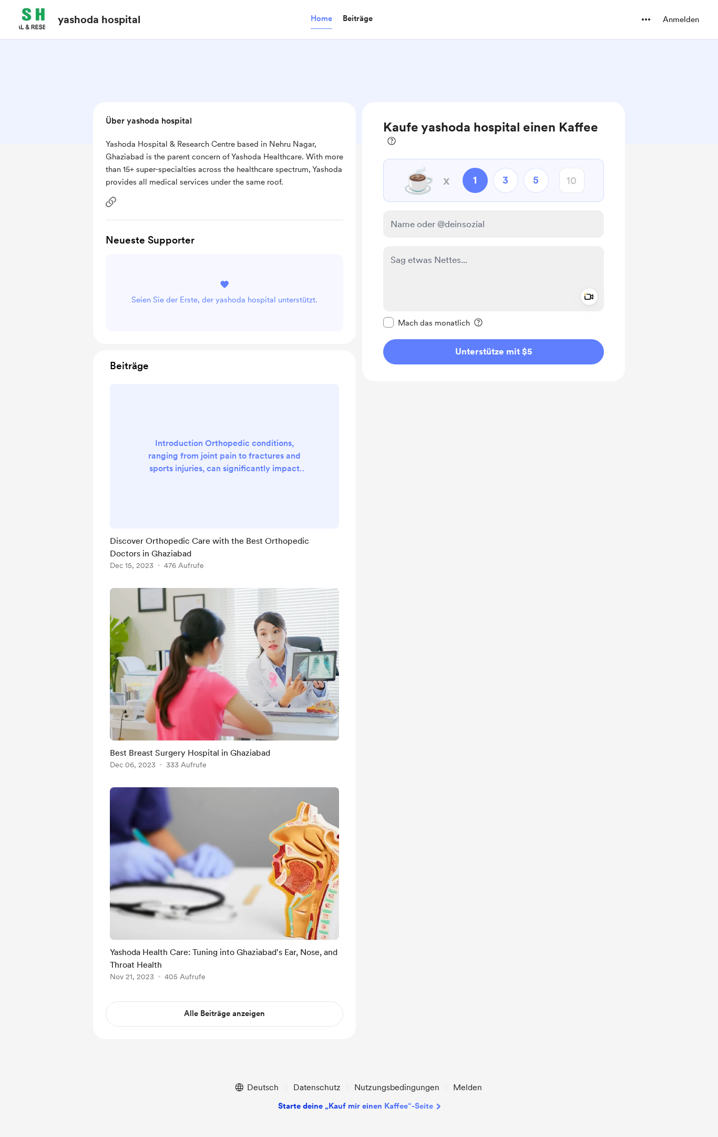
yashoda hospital (99, 19)
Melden (467, 1087)
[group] (224, 478)
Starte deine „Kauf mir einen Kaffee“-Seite (355, 1106)
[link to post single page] (224, 478)
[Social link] (111, 202)
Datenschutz (317, 1087)
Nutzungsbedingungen (396, 1087)
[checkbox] (426, 322)
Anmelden (681, 19)
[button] (321, 19)
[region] (493, 241)
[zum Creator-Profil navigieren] (32, 19)
